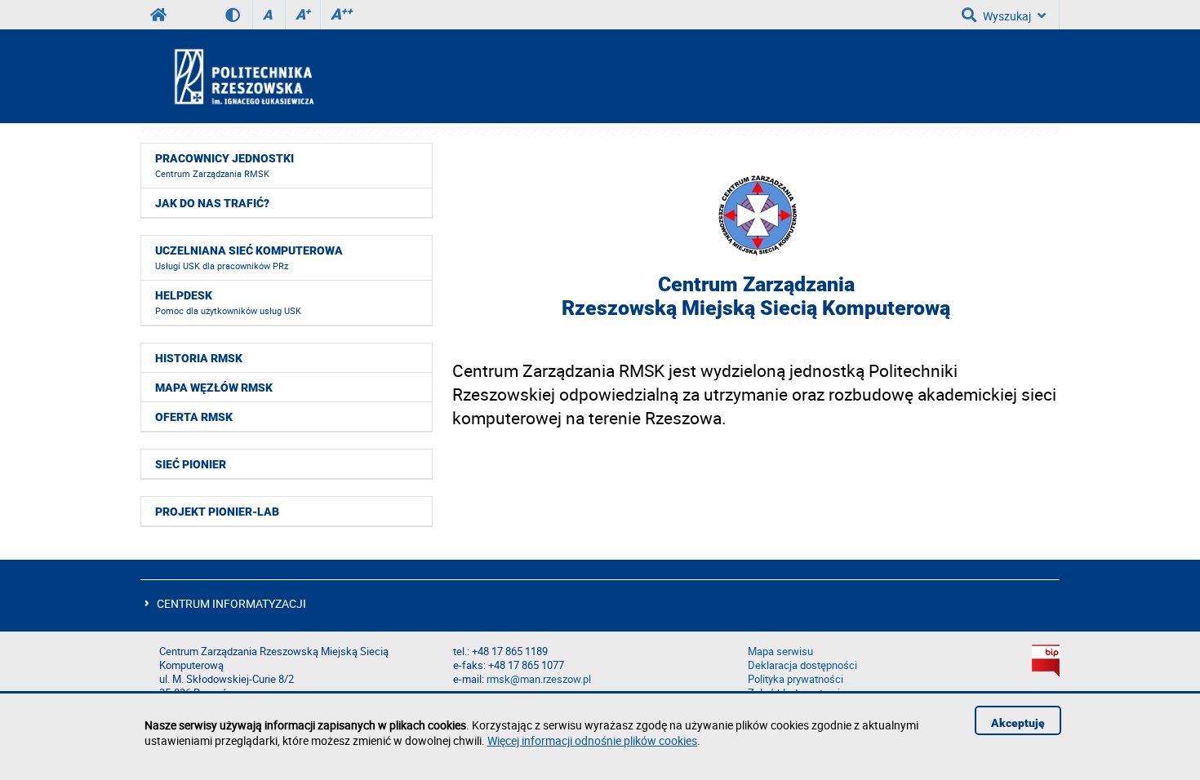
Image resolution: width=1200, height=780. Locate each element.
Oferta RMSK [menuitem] (194, 416)
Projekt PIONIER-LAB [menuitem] (217, 511)
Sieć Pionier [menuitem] (190, 464)
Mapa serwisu (780, 651)
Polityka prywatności (795, 679)
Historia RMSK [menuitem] (198, 358)
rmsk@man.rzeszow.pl (539, 679)
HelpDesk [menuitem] (228, 303)
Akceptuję (1018, 722)
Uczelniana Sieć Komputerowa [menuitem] (249, 258)
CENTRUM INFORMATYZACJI (231, 603)
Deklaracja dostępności (802, 665)
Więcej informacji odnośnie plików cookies (592, 740)
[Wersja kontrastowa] (238, 14)
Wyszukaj (1007, 16)
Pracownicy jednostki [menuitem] (224, 165)
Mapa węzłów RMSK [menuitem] (214, 387)
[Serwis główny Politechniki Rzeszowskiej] (158, 14)
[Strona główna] (287, 76)
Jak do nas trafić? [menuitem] (212, 203)
